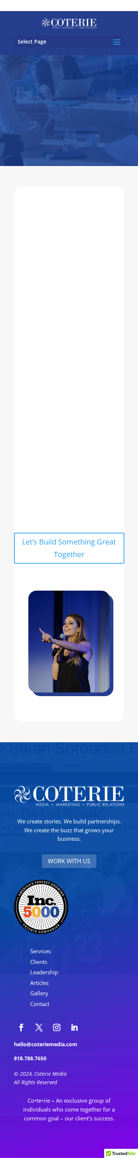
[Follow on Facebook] (21, 1027)
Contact (39, 1003)
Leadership (44, 972)
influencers (84, 437)
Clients (38, 961)
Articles (39, 982)
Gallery (39, 993)
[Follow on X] (39, 1027)
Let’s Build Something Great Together (69, 548)
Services (40, 951)
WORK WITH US (69, 861)
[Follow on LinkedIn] (74, 1027)
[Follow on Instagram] (56, 1027)
